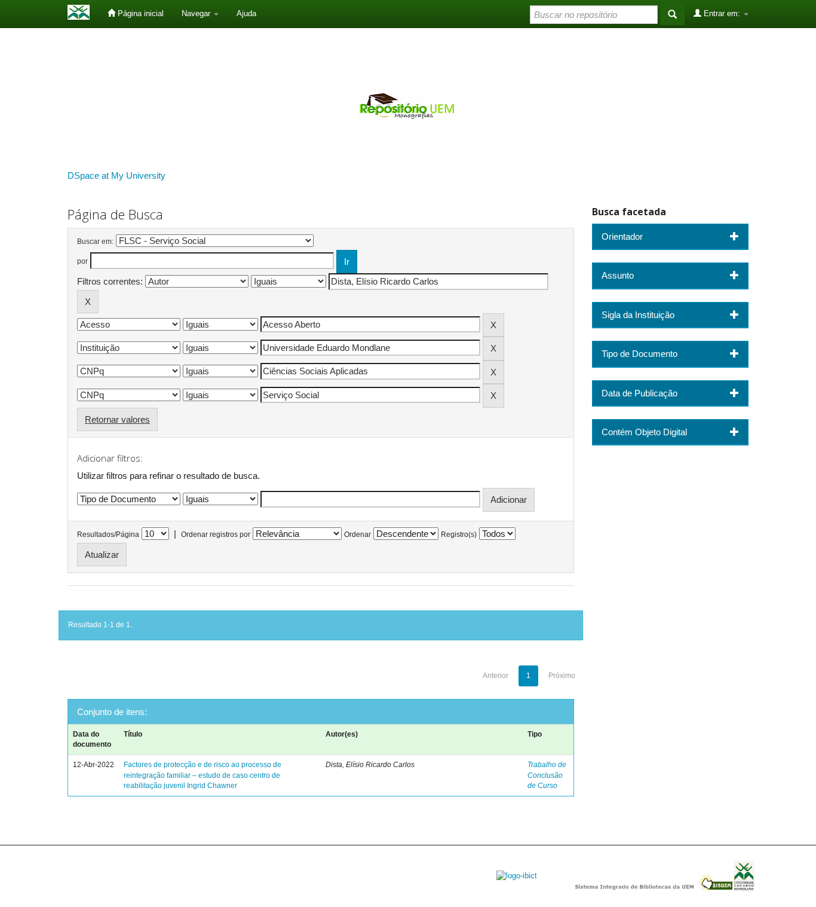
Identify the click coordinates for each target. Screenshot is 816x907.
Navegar (197, 13)
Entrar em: (722, 13)
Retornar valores (117, 419)
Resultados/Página (108, 534)
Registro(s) (459, 534)
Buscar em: (95, 241)
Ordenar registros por (215, 534)
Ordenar (357, 534)
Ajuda (246, 13)
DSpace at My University (116, 175)
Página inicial (139, 13)
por (82, 261)
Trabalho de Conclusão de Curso (546, 775)
